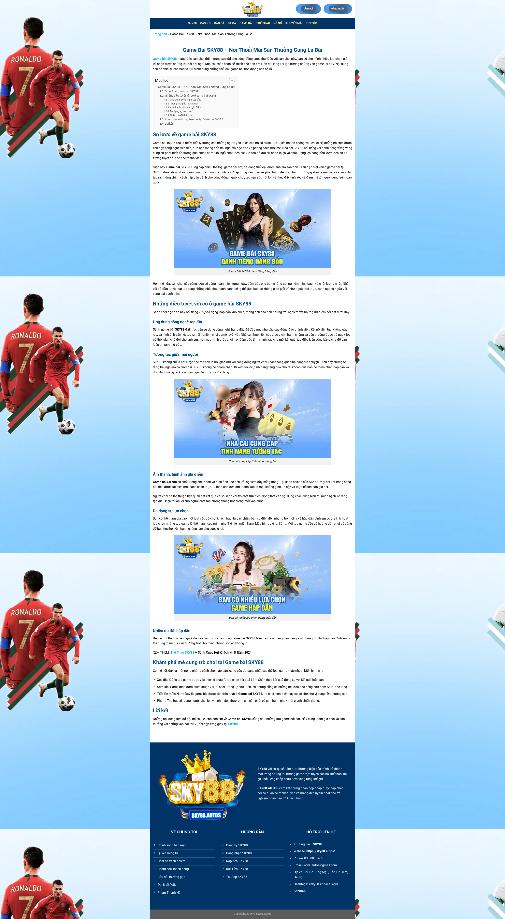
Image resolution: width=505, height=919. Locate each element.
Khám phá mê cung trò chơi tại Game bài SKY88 (194, 119)
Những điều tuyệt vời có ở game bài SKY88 (190, 95)
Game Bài (245, 23)
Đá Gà (232, 23)
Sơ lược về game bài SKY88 (181, 91)
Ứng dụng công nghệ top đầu (185, 99)
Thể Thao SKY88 (182, 652)
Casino (205, 23)
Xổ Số (278, 23)
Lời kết (169, 123)
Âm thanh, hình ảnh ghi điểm (185, 107)
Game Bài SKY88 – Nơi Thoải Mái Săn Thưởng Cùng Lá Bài (196, 87)
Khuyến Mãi (293, 23)
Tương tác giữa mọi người (183, 103)
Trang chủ (160, 34)
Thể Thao (263, 23)
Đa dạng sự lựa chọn (181, 111)
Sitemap (300, 891)
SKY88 (192, 23)
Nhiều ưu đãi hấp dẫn (181, 115)
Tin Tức (311, 23)
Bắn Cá (219, 23)
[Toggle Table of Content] (230, 81)
